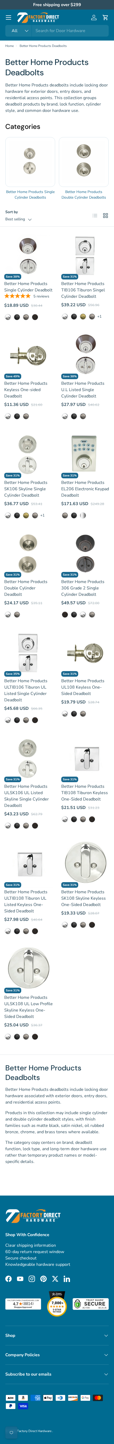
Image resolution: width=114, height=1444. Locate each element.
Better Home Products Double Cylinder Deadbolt (25, 588)
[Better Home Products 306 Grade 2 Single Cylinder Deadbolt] (85, 553)
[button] (105, 17)
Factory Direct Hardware (34, 1431)
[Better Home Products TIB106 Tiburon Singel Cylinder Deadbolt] (85, 255)
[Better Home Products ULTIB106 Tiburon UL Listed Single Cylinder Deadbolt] (28, 652)
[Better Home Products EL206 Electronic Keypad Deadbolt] (85, 454)
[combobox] (57, 31)
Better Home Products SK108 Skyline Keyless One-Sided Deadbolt (83, 898)
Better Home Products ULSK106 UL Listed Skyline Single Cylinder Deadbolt (26, 796)
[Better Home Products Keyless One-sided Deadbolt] (28, 355)
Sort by (11, 212)
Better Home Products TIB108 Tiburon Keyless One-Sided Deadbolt (84, 793)
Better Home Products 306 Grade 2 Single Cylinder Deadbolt (82, 588)
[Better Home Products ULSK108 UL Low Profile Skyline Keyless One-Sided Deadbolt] (28, 969)
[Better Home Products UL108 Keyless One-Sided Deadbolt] (85, 652)
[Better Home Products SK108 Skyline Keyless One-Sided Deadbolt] (85, 863)
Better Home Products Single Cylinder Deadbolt (28, 287)
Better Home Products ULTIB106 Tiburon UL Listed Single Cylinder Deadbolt (25, 690)
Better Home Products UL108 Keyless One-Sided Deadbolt (82, 687)
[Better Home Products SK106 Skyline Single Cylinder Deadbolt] (28, 454)
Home (9, 46)
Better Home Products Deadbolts (43, 46)
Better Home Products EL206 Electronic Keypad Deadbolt (85, 489)
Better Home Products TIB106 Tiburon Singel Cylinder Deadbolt (83, 290)
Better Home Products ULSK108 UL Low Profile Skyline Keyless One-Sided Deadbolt (28, 1007)
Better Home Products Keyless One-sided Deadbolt (25, 389)
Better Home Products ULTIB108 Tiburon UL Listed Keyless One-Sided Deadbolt (25, 901)
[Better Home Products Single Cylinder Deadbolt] (28, 255)
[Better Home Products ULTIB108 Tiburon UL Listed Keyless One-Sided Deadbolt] (28, 863)
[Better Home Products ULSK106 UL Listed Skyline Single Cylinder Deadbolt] (28, 758)
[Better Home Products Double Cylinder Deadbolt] (28, 553)
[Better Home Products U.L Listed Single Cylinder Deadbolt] (85, 355)
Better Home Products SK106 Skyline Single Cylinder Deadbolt (25, 489)
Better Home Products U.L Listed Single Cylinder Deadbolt (82, 389)
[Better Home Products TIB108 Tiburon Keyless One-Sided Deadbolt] (85, 758)
